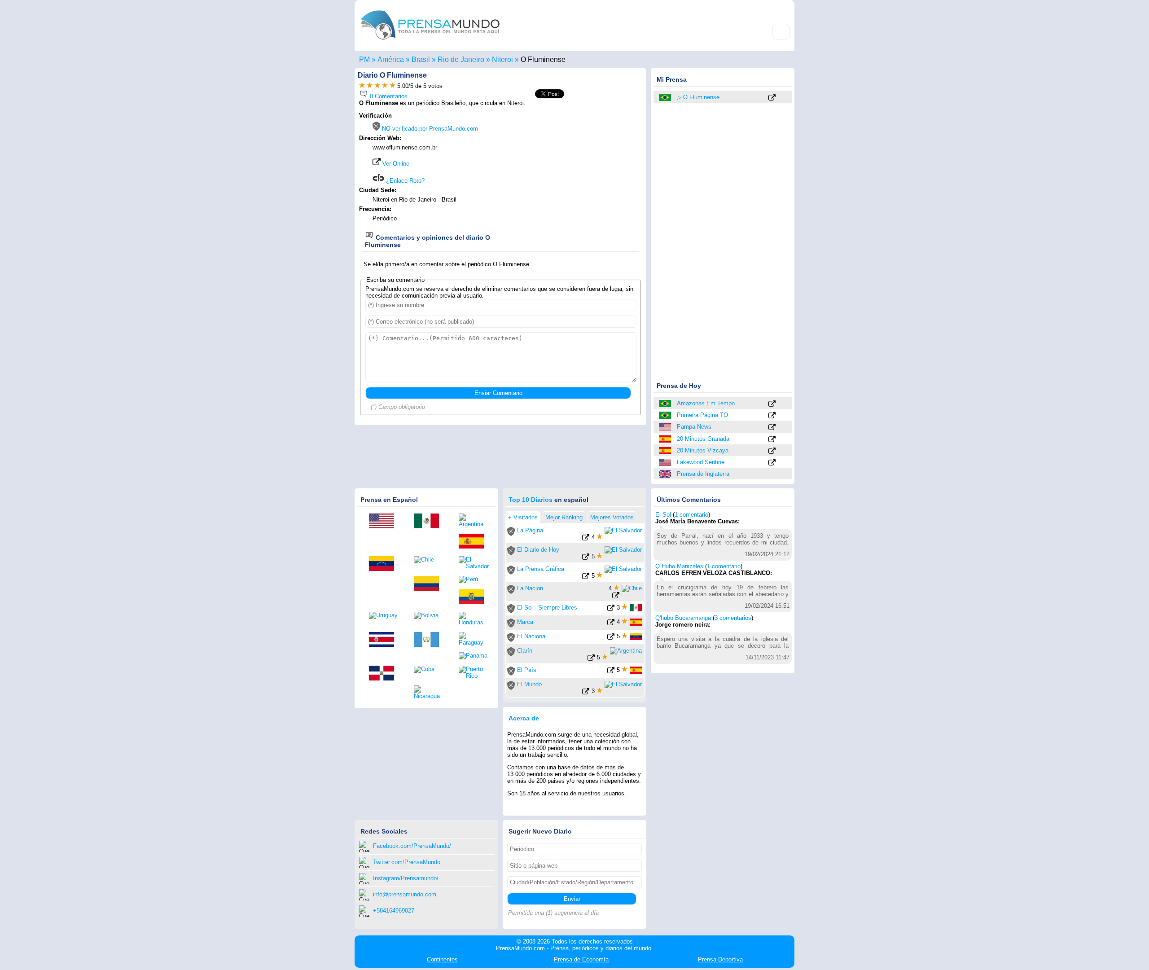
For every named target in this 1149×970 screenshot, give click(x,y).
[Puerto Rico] (474, 672)
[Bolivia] (429, 615)
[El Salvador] (474, 563)
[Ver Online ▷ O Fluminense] (772, 98)
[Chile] (429, 559)
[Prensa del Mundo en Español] (430, 42)
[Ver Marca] (610, 623)
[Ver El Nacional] (610, 638)
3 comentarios (733, 617)
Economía (581, 959)
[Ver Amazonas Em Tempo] (772, 404)
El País (526, 670)
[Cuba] (429, 669)
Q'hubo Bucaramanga (683, 617)
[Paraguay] (474, 639)
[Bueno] (377, 86)
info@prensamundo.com (404, 894)
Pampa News (694, 426)
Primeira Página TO (702, 415)
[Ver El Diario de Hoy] (585, 558)
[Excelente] (392, 86)
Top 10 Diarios (531, 499)
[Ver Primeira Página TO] (772, 415)
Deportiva (720, 959)
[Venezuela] (384, 564)
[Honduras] (474, 619)
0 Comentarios (388, 96)
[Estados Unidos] (666, 427)
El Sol (663, 514)
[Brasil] (666, 403)
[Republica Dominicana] (384, 674)
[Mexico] (429, 522)
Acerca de (524, 718)
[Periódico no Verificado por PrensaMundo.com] (511, 534)
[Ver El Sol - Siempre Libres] (610, 609)
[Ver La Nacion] (615, 596)
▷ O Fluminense (698, 97)
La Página (530, 530)
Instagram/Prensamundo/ (406, 878)
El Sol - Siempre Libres (547, 607)
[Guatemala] (429, 640)
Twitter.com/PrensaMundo (406, 862)
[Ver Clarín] (591, 659)
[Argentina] (474, 520)
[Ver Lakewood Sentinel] (772, 463)
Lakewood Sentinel (701, 462)
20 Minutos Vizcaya (702, 450)
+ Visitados (523, 517)
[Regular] (370, 86)
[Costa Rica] (384, 640)
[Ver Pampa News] (772, 427)
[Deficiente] (362, 86)
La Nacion (530, 588)
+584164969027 (393, 910)
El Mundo (529, 684)
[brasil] (666, 97)
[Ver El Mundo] (585, 692)
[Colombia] (429, 584)
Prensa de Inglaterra (703, 473)
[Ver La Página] (585, 538)
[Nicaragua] (429, 692)
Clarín (524, 650)
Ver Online (395, 163)
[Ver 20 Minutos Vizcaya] (772, 451)
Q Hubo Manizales (679, 566)
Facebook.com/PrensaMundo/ (412, 846)
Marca (525, 622)
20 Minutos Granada (703, 438)
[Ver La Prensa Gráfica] (585, 577)
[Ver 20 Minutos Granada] (772, 439)
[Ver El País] (610, 671)
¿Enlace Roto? (404, 180)
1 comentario (691, 514)
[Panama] (474, 655)
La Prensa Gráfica (540, 569)
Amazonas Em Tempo (706, 403)
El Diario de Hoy (538, 549)
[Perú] (474, 579)
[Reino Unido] (666, 474)
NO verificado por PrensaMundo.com (429, 128)
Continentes (442, 959)
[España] (666, 439)
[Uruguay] (384, 615)
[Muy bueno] (385, 86)
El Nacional (532, 636)
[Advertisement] (566, 169)
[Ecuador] (474, 597)
